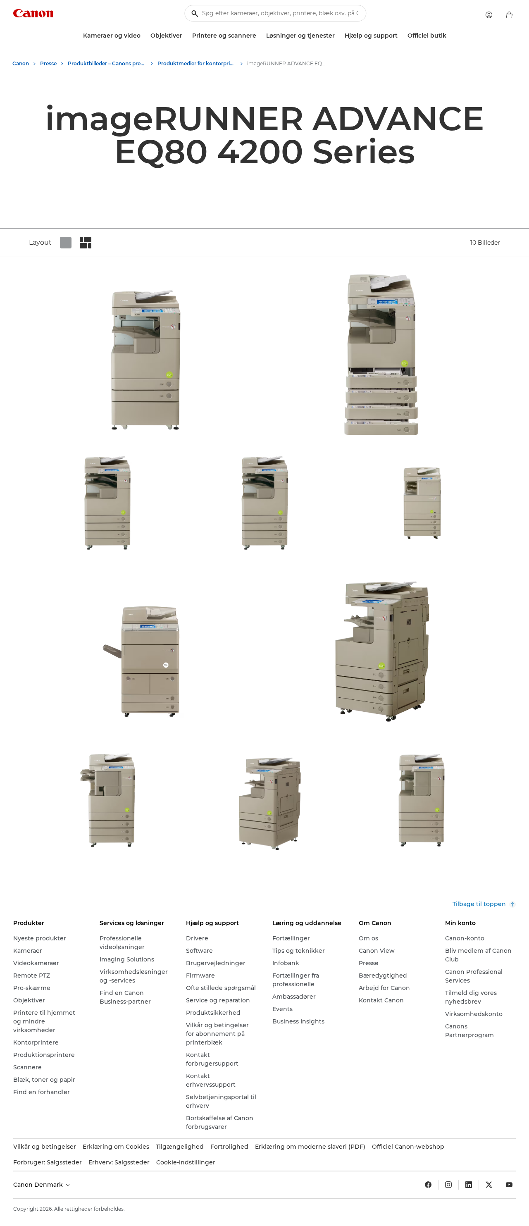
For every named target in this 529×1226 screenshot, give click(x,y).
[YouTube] (509, 1184)
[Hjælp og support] (401, 35)
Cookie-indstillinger (185, 1162)
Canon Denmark (38, 1184)
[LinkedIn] (468, 1184)
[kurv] (509, 14)
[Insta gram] (448, 1184)
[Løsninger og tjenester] (338, 35)
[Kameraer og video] (144, 35)
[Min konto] (489, 14)
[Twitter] (489, 1184)
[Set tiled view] (65, 242)
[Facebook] (428, 1184)
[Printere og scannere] (259, 35)
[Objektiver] (185, 35)
